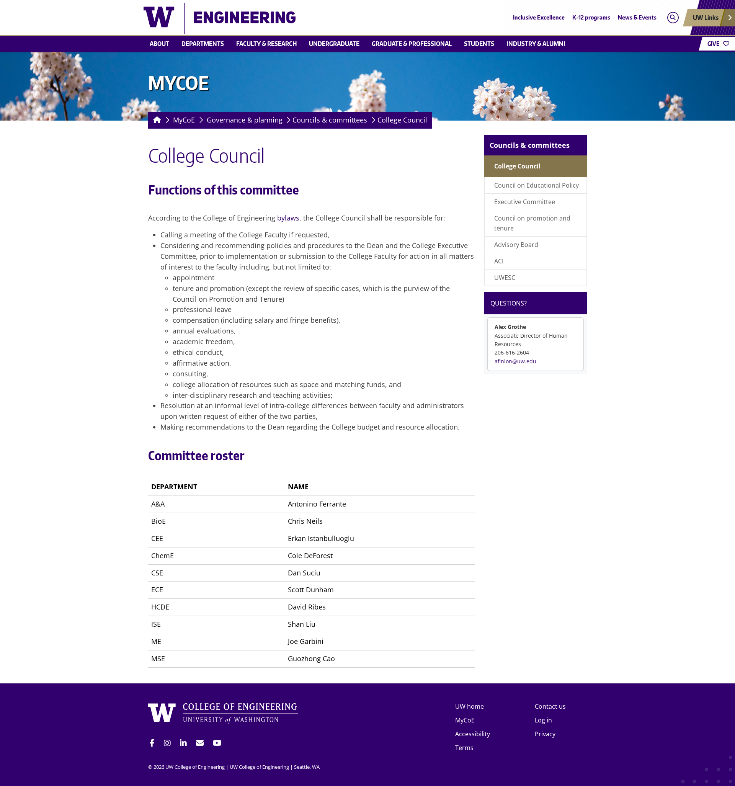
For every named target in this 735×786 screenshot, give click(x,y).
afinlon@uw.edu (515, 361)
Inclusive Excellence (539, 17)
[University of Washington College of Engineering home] (223, 714)
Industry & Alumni (535, 43)
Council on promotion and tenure (532, 223)
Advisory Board (516, 244)
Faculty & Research (266, 43)
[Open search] (672, 17)
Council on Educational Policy (536, 185)
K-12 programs (591, 17)
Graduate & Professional (412, 43)
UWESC (504, 277)
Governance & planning (245, 119)
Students (479, 43)
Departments (202, 43)
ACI (498, 261)
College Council (402, 119)
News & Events (637, 17)
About (159, 43)
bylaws (288, 217)
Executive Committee (524, 202)
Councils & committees (329, 119)
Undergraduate (334, 43)
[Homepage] (155, 120)
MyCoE (184, 119)
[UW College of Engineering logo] (312, 18)
